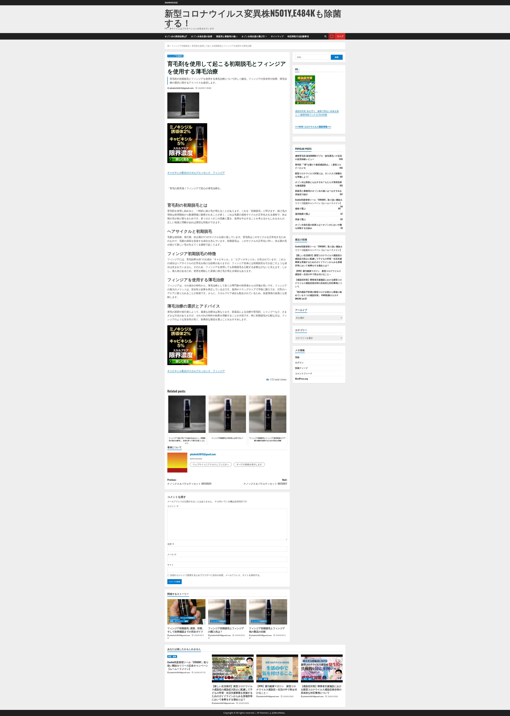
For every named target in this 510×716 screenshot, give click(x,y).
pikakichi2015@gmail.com (182, 88)
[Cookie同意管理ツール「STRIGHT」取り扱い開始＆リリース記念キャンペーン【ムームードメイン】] (188, 657)
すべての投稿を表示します (249, 464)
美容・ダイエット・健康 (179, 621)
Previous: (189, 481)
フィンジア (174, 618)
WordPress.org (301, 378)
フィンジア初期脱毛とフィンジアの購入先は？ (226, 629)
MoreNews (279, 712)
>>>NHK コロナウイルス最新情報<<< (313, 126)
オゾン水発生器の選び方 (253, 36)
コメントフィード (303, 373)
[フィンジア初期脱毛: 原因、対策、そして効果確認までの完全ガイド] (186, 612)
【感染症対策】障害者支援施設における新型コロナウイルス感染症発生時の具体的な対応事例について (318, 283)
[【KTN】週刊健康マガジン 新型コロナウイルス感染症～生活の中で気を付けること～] (277, 668)
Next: (265, 481)
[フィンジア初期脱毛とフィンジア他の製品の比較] (268, 612)
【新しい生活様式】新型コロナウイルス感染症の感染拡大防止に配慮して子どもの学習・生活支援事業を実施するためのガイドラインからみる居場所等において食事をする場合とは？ (318, 260)
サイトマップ (277, 36)
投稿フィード (301, 367)
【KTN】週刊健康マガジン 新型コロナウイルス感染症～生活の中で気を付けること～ (318, 272)
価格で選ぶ (300, 208)
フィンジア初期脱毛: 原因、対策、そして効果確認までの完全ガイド (186, 629)
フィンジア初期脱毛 (175, 56)
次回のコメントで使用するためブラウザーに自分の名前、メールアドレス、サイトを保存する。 (216, 575)
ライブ (340, 36)
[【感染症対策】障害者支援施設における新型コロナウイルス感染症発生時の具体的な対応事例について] (322, 668)
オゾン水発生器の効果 (201, 36)
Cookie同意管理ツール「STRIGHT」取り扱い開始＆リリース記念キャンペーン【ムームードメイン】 (319, 201)
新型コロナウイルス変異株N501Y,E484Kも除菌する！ (253, 17)
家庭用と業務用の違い (226, 36)
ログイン (299, 362)
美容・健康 (172, 656)
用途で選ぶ (300, 219)
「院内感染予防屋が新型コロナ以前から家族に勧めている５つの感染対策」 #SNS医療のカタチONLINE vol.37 (318, 295)
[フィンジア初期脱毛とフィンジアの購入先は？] (227, 612)
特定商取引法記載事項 (298, 36)
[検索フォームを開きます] (325, 36)
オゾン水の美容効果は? (176, 36)
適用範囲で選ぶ (302, 213)
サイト (170, 564)
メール (171, 554)
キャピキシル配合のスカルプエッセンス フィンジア (196, 172)
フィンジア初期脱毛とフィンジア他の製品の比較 (267, 629)
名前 (170, 543)
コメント (172, 506)
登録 (297, 357)
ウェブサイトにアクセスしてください (211, 464)
